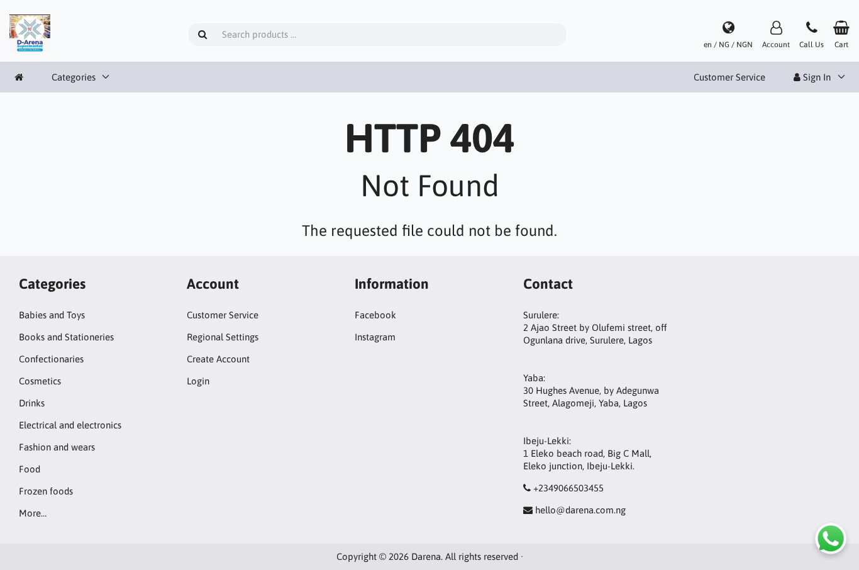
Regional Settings (222, 337)
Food (29, 469)
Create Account (218, 359)
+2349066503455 (568, 488)
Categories (74, 77)
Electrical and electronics (70, 425)
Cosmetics (40, 381)
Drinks (32, 403)
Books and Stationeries (66, 337)
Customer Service (729, 77)
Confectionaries (51, 359)
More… (33, 513)
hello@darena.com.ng (580, 510)
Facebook (375, 315)
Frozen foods (46, 491)
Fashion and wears (57, 447)
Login (198, 381)
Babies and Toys (52, 315)
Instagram (375, 337)
